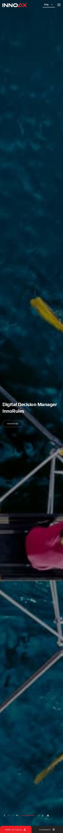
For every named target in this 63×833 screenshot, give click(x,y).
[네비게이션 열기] (59, 4)
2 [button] (13, 815)
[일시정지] (47, 815)
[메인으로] (14, 5)
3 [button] (17, 815)
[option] (31, 416)
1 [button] (9, 815)
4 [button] (21, 815)
